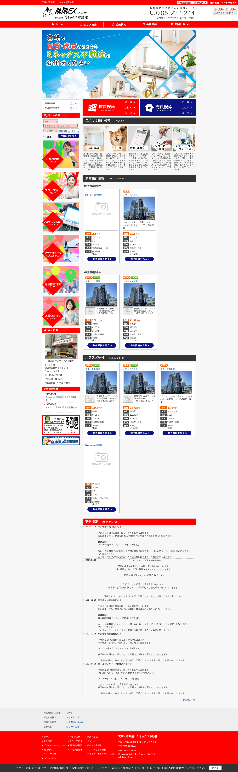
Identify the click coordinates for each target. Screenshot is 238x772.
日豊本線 (70, 722)
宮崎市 (69, 713)
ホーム (47, 736)
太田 (77, 717)
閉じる (215, 768)
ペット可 (91, 741)
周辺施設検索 (76, 745)
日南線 (80, 722)
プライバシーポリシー (54, 745)
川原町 (69, 717)
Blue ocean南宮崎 (93, 195)
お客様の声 (75, 736)
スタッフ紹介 (76, 741)
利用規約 (48, 749)
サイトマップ (50, 754)
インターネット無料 (96, 749)
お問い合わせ (76, 749)
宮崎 (77, 726)
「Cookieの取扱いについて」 (173, 768)
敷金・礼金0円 (94, 745)
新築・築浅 (92, 736)
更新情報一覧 (189, 700)
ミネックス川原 (130, 195)
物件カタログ (50, 758)
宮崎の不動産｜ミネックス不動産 (137, 736)
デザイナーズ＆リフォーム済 (100, 754)
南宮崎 (69, 726)
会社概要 (48, 741)
